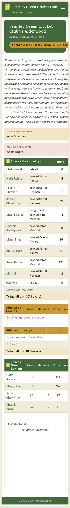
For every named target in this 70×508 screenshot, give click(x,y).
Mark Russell (14, 169)
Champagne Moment (20, 131)
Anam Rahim (14, 262)
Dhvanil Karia (14, 214)
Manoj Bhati (14, 239)
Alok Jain (11, 273)
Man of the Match (19, 147)
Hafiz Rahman (15, 178)
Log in (28, 12)
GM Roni (11, 282)
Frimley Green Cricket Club (34, 7)
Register (17, 12)
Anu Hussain (14, 250)
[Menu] (63, 7)
